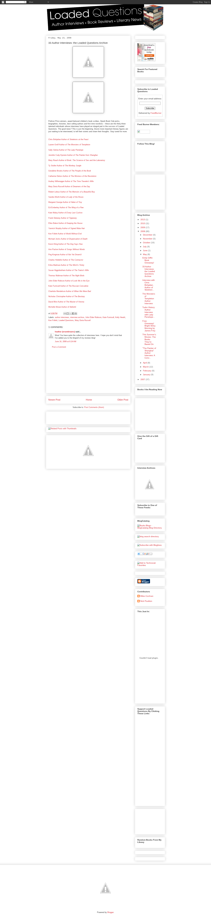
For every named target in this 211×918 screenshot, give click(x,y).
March (146, 367)
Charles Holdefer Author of (65, 260)
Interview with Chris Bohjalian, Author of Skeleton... (148, 285)
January (146, 374)
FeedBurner (156, 113)
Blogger (110, 912)
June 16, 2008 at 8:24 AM (65, 341)
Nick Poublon (146, 601)
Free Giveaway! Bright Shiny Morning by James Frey (148, 326)
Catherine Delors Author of (72, 176)
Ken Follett (52, 320)
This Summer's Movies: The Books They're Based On (149, 339)
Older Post (122, 400)
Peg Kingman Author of (64, 254)
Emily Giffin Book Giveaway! (148, 260)
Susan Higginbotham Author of (68, 270)
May (145, 254)
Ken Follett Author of (65, 234)
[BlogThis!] (67, 313)
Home (89, 400)
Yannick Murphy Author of (66, 228)
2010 (143, 223)
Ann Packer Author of (66, 249)
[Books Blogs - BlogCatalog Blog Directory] (150, 528)
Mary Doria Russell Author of (69, 186)
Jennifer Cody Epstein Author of (73, 155)
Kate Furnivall (108, 317)
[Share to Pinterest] (75, 313)
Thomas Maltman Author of (66, 275)
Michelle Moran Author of (62, 307)
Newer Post (54, 400)
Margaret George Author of (65, 202)
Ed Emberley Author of (66, 207)
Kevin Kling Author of (65, 244)
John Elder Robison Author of (68, 281)
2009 (143, 227)
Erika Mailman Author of (66, 265)
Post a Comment (59, 347)
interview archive (77, 317)
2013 (143, 219)
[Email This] (64, 313)
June (145, 250)
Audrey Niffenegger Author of (71, 181)
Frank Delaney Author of (62, 218)
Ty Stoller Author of (64, 166)
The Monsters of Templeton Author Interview (148, 299)
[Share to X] (70, 313)
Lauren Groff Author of (69, 145)
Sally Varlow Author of (65, 150)
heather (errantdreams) (65, 332)
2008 (143, 231)
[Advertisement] (88, 373)
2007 (143, 379)
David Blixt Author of (66, 302)
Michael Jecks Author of (67, 239)
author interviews (62, 317)
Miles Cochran (146, 596)
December (147, 235)
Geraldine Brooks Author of (69, 171)
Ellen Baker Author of (65, 223)
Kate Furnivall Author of (68, 286)
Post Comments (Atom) (94, 407)
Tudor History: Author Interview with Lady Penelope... (148, 312)
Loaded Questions (66, 320)
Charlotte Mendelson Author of (69, 291)
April (145, 363)
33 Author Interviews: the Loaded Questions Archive (78, 42)
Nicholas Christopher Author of (66, 296)
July (145, 246)
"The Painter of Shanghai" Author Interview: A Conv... (149, 353)
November (147, 238)
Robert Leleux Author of (71, 192)
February (147, 370)
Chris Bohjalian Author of (68, 139)
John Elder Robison (93, 317)
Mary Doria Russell (83, 320)
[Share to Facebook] (73, 313)
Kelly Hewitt (120, 317)
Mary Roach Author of (76, 160)
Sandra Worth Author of (66, 197)
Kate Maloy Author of (65, 213)
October (146, 242)
